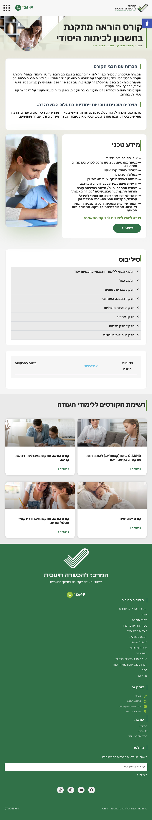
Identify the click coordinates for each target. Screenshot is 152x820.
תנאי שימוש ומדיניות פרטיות (131, 659)
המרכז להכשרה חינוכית (133, 609)
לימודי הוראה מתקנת (135, 625)
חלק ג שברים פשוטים (120, 290)
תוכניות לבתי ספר (137, 631)
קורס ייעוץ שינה (129, 519)
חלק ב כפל (127, 281)
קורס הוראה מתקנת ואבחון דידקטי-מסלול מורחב (43, 521)
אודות (144, 614)
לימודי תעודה (139, 620)
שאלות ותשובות (138, 648)
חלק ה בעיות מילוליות (119, 308)
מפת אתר (141, 653)
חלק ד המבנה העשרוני (118, 299)
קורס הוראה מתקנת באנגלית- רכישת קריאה (42, 458)
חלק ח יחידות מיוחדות (119, 335)
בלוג (144, 670)
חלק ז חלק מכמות (122, 326)
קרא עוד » (135, 469)
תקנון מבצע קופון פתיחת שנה (130, 664)
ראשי (139, 45)
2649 (27, 7)
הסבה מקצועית (138, 636)
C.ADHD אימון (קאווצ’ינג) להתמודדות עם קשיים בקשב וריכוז (113, 458)
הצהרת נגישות (138, 642)
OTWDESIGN (12, 808)
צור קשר (142, 675)
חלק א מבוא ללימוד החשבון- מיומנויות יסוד (104, 271)
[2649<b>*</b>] (18, 8)
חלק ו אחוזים (125, 317)
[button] (147, 23)
